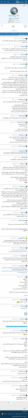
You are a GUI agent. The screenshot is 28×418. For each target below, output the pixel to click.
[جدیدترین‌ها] (4, 1)
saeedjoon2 (22, 151)
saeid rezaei (22, 116)
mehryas (22, 47)
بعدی (14, 403)
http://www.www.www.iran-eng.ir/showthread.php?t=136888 (18, 251)
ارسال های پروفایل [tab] (23, 34)
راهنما (5, 414)
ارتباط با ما (24, 414)
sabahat (23, 157)
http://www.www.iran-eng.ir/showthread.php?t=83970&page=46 (14, 272)
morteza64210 (21, 238)
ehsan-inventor (21, 122)
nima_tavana (21, 221)
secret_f (23, 339)
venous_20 (22, 164)
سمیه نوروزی (22, 266)
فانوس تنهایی (22, 378)
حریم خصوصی (11, 414)
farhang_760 (22, 75)
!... (24, 277)
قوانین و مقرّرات (18, 414)
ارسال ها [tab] (7, 34)
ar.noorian (22, 64)
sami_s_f (22, 213)
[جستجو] (1, 1)
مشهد (10, 18)
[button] (26, 2)
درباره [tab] (2, 34)
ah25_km (22, 300)
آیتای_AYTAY (21, 146)
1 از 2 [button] (18, 403)
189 (25, 27)
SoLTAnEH (22, 395)
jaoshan (23, 256)
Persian (24, 411)
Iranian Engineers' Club (19, 416)
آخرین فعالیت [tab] (13, 34)
